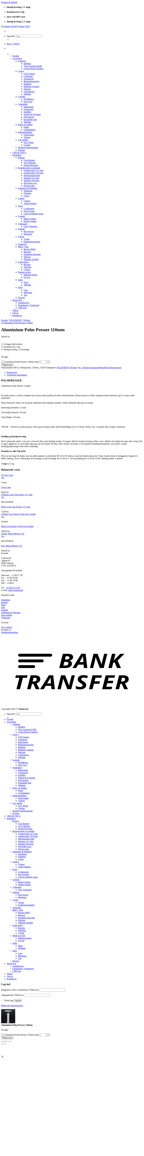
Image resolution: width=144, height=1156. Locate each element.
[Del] (8, 1041)
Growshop (17, 58)
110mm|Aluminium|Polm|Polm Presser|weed (101, 367)
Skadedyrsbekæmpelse (28, 147)
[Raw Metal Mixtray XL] (12, 533)
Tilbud (15, 310)
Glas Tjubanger (30, 226)
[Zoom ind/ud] (2, 1041)
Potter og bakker (25, 124)
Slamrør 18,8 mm (31, 180)
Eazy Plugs (29, 142)
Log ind (18, 1001)
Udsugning (28, 109)
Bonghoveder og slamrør (29, 168)
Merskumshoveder (32, 175)
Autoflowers (23, 303)
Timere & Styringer (32, 114)
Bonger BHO (30, 249)
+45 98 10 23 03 (12, 587)
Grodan (27, 145)
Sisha (20, 280)
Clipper (27, 201)
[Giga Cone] (7, 475)
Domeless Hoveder (32, 254)
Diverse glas (29, 185)
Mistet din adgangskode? (12, 1005)
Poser (20, 206)
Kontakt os (17, 315)
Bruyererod (29, 231)
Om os (15, 313)
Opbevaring (29, 135)
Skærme (27, 89)
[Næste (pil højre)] (5, 1043)
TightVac (28, 267)
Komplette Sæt (30, 119)
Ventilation (23, 104)
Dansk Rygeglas (31, 165)
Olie (3, 607)
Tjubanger (22, 224)
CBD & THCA (19, 152)
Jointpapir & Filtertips (27, 188)
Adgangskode (12, 995)
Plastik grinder (30, 221)
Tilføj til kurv (7, 365)
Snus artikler (6, 615)
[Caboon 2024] (15, 26)
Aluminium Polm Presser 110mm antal (21, 362)
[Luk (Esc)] (11, 1041)
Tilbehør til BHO (31, 259)
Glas (26, 290)
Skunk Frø (17, 300)
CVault (27, 269)
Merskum (28, 234)
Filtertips (27, 193)
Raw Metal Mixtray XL (11, 546)
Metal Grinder (30, 219)
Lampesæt (28, 76)
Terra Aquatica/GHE (33, 66)
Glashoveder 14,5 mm (33, 170)
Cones (26, 196)
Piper (26, 282)
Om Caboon (6, 627)
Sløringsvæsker (30, 275)
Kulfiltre (27, 112)
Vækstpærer (29, 91)
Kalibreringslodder (32, 241)
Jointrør (21, 229)
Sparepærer (29, 79)
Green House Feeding (33, 68)
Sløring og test (24, 272)
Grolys (21, 71)
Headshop (16, 155)
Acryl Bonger (30, 163)
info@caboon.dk (15, 590)
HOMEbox (29, 99)
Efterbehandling (25, 132)
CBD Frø (22, 308)
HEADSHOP (15, 320)
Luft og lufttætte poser (33, 213)
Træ (25, 295)
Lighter (21, 198)
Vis (2, 478)
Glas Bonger (29, 160)
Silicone (27, 257)
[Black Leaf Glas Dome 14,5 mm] (16, 494)
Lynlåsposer (29, 208)
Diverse (21, 150)
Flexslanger (29, 117)
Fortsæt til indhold (9, 2)
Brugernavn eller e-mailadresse (20, 990)
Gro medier (23, 140)
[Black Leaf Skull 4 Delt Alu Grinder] (18, 514)
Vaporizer (22, 244)
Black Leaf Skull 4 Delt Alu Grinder (17, 526)
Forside (15, 56)
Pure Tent (28, 102)
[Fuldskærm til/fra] (5, 1041)
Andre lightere (30, 203)
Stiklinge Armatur (31, 86)
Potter (26, 127)
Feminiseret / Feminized (28, 305)
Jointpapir (28, 191)
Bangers (27, 252)
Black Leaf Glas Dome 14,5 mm (15, 507)
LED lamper (29, 74)
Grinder (21, 216)
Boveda (27, 264)
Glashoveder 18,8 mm (33, 173)
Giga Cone (6, 487)
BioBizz (27, 63)
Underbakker (29, 129)
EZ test (27, 277)
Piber (20, 287)
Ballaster (27, 84)
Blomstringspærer (31, 81)
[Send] (8, 39)
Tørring (27, 137)
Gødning (22, 61)
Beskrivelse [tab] (12, 372)
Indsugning (29, 107)
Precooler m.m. (30, 183)
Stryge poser (29, 211)
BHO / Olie (23, 247)
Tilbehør (27, 94)
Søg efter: (11, 36)
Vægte (21, 236)
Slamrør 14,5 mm (31, 178)
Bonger (21, 157)
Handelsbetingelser (9, 632)
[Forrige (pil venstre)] (2, 1043)
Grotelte (21, 96)
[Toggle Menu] (8, 54)
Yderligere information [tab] (17, 375)
